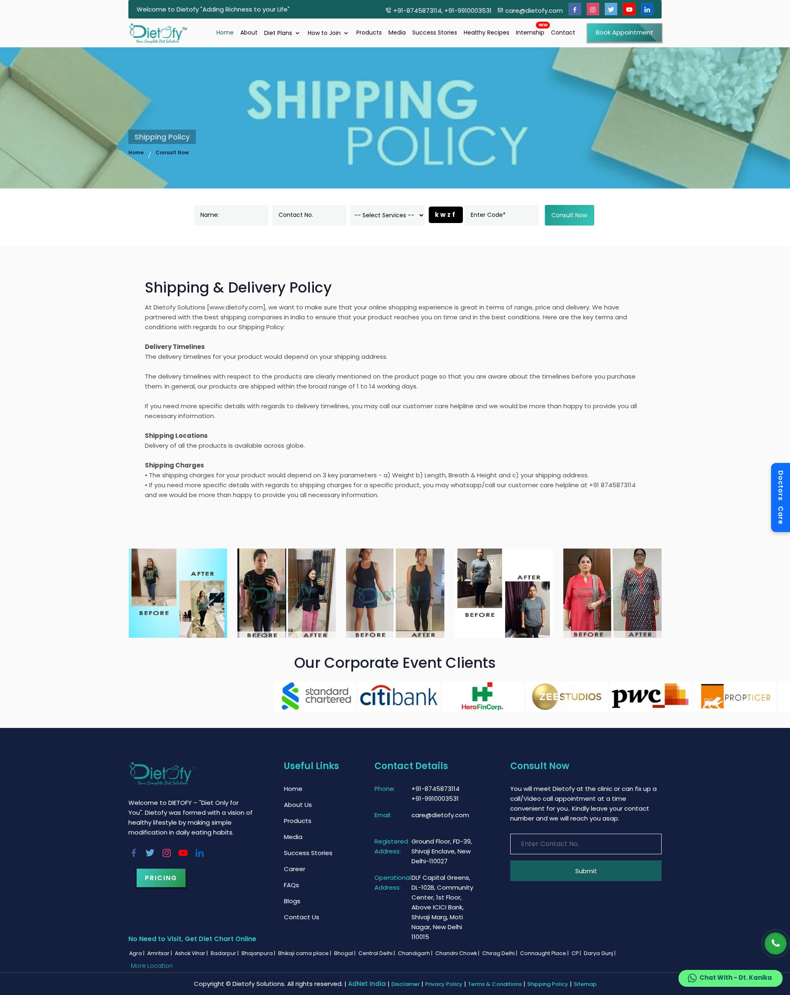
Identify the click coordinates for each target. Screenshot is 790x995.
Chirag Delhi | (500, 953)
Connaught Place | (545, 953)
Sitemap (585, 984)
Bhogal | (345, 953)
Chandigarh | (416, 953)
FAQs (291, 885)
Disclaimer (405, 984)
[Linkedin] (647, 9)
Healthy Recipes (486, 32)
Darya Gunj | (600, 953)
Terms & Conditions (495, 984)
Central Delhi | (377, 953)
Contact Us (301, 917)
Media (397, 32)
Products (369, 32)
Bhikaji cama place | (305, 953)
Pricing (161, 878)
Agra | (137, 953)
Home (225, 32)
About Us (298, 804)
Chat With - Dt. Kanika (735, 977)
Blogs (292, 901)
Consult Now (172, 152)
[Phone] (775, 943)
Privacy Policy (443, 984)
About (249, 32)
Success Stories (434, 32)
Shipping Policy (547, 984)
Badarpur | (225, 953)
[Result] (178, 592)
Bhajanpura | (259, 953)
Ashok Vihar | (192, 953)
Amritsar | (160, 953)
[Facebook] (575, 9)
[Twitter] (611, 9)
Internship (530, 32)
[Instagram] (593, 9)
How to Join (325, 33)
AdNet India (367, 983)
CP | (577, 953)
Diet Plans (279, 33)
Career (294, 869)
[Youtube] (629, 9)
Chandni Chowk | (458, 953)
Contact (563, 32)
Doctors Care (780, 497)
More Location (152, 966)
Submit (586, 871)
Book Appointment (624, 32)
